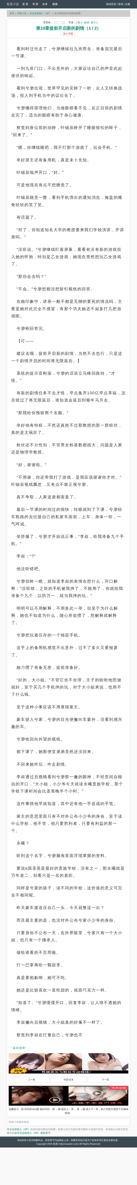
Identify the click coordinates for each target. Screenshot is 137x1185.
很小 (80, 22)
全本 (45, 4)
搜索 (55, 4)
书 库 (35, 4)
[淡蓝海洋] (55, 22)
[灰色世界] (63, 22)
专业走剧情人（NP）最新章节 (33, 1133)
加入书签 (68, 33)
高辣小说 (22, 13)
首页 (12, 13)
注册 (127, 4)
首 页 (25, 4)
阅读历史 (111, 4)
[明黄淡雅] (59, 22)
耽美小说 (13, 4)
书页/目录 (68, 1079)
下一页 (105, 1079)
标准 (86, 22)
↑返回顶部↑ (19, 1047)
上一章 (31, 1079)
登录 (120, 4)
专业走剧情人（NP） (40, 13)
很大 (93, 22)
